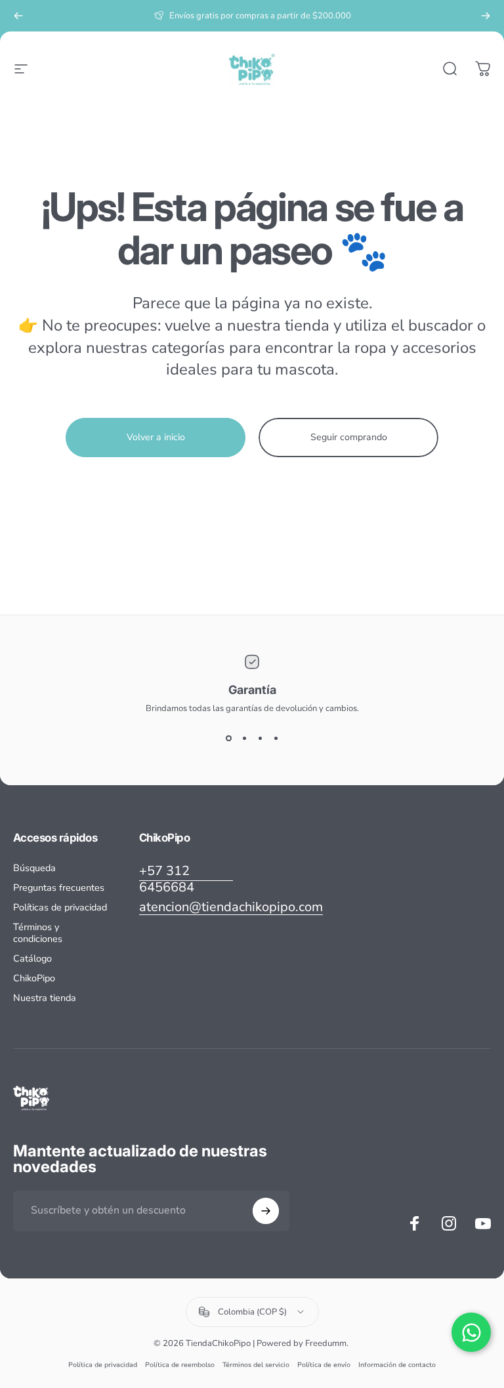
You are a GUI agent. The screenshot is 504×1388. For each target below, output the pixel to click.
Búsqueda (34, 868)
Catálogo (32, 958)
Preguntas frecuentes (58, 887)
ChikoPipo (34, 978)
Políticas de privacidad (60, 907)
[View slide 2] (244, 738)
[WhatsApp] (471, 1332)
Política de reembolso (180, 1365)
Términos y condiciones (37, 933)
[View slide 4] (276, 738)
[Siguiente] (485, 15)
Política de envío (323, 1365)
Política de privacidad (102, 1365)
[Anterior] (18, 15)
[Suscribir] (266, 1211)
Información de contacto (397, 1365)
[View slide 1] (228, 738)
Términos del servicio (255, 1365)
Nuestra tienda (44, 998)
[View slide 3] (260, 738)
